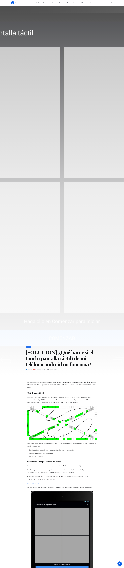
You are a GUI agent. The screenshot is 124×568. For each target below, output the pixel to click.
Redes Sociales (71, 3)
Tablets (89, 3)
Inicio (37, 3)
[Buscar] (107, 3)
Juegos (53, 3)
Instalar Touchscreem (33, 483)
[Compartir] (119, 563)
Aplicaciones (45, 3)
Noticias (61, 3)
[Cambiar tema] (111, 3)
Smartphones (82, 3)
